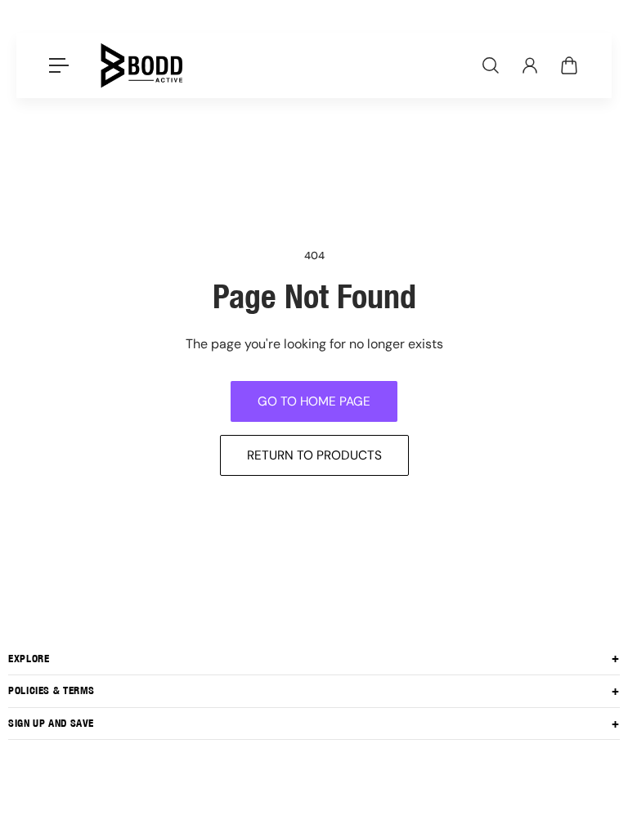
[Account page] (530, 65)
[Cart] (569, 65)
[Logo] (141, 65)
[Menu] (59, 65)
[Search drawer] (490, 65)
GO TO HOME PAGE (314, 401)
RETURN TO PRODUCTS (314, 455)
